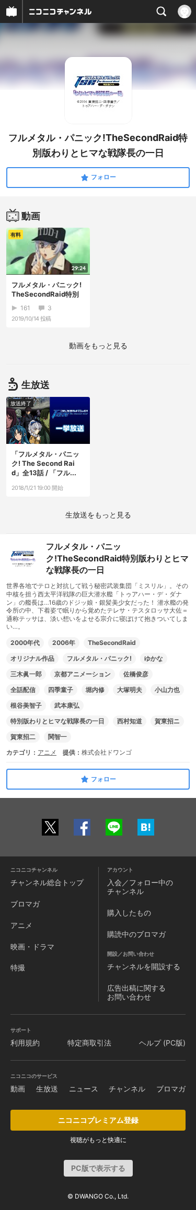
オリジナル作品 (32, 658)
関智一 (57, 737)
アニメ (47, 752)
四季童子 (60, 690)
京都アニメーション (82, 674)
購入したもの (129, 912)
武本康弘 (66, 705)
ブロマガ (25, 903)
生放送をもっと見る (98, 514)
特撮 (17, 967)
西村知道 (129, 721)
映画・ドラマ (32, 946)
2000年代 (25, 643)
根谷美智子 (26, 705)
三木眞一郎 (26, 674)
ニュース (83, 1088)
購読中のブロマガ (136, 934)
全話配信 (23, 690)
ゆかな (153, 658)
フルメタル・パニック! (99, 658)
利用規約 (25, 1042)
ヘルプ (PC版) (162, 1042)
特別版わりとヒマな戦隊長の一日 (57, 721)
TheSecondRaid (112, 643)
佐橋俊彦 (135, 674)
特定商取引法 (89, 1042)
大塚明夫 (129, 690)
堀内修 (95, 690)
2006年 (63, 643)
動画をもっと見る (98, 345)
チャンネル (127, 1088)
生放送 (47, 1088)
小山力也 (167, 690)
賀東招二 (23, 737)
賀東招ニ (167, 721)
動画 (17, 1088)
